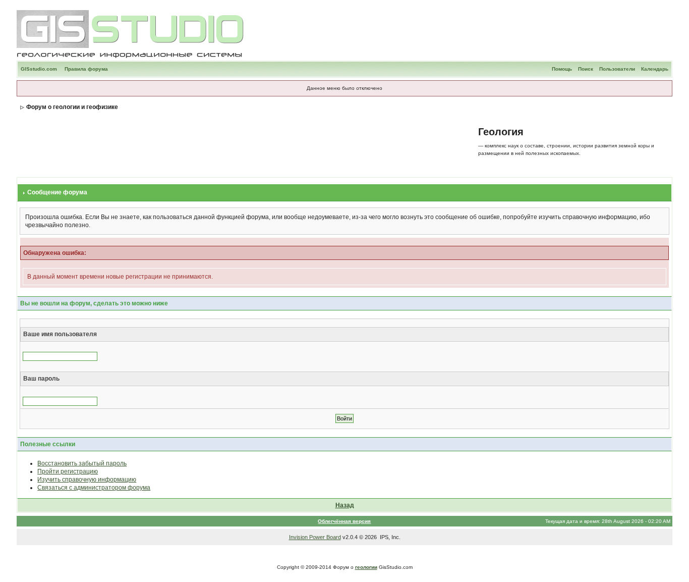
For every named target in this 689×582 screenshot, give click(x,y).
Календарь (654, 69)
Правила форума (86, 69)
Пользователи (617, 69)
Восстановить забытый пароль (82, 463)
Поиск (585, 69)
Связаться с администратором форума (93, 487)
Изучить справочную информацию (86, 479)
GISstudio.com (39, 69)
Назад (344, 505)
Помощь (562, 69)
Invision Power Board (315, 537)
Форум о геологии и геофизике (72, 107)
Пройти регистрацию (67, 471)
